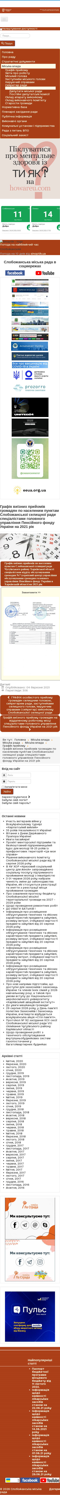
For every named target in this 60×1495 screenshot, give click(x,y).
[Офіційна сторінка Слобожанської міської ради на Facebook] (15, 272)
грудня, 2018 (15, 1109)
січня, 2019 (13, 1106)
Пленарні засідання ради (20, 111)
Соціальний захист (15, 135)
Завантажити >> (31, 592)
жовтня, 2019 (15, 1079)
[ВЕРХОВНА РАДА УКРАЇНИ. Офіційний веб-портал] (30, 305)
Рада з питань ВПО (15, 130)
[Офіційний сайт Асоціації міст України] (29, 346)
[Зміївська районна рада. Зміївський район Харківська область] (30, 329)
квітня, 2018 (14, 1133)
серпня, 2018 (15, 1121)
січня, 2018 (13, 1142)
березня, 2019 (16, 1100)
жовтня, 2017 (15, 1151)
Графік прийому (16, 70)
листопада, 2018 (17, 1112)
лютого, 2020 (15, 1067)
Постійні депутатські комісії (29, 94)
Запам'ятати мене (15, 787)
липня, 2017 (14, 1160)
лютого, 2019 (15, 1103)
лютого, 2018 (15, 1139)
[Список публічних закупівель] (30, 388)
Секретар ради (16, 85)
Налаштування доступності (19, 28)
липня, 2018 (14, 1124)
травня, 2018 (15, 1130)
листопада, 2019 (17, 1076)
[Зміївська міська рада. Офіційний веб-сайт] (30, 289)
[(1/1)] (31, 636)
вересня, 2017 (16, 1154)
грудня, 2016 (15, 1181)
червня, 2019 (15, 1091)
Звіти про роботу (17, 73)
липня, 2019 (14, 1088)
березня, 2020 (16, 1064)
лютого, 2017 (15, 1175)
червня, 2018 (15, 1127)
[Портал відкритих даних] (30, 356)
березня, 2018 (16, 1136)
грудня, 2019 (15, 1073)
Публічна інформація (17, 116)
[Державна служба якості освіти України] (30, 375)
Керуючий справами (19, 82)
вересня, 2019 (16, 1082)
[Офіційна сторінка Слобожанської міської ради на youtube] (45, 272)
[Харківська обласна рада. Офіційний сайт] (30, 321)
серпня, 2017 (15, 1157)
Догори (54, 1488)
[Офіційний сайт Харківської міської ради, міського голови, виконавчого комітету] (30, 282)
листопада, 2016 (17, 1184)
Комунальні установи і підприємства (28, 125)
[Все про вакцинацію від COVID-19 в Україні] (30, 364)
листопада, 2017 (17, 1148)
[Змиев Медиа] (30, 336)
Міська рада (14, 88)
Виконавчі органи (14, 121)
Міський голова (16, 76)
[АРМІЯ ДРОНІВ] (30, 428)
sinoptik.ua (38, 253)
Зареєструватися (15, 796)
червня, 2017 (15, 1163)
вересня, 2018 (16, 1118)
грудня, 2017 (15, 1145)
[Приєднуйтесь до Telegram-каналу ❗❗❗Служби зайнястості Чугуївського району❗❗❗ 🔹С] (30, 458)
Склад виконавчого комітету (25, 100)
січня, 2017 (13, 1178)
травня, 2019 (15, 1094)
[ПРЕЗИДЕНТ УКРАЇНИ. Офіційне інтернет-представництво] (30, 297)
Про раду (9, 56)
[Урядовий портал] (30, 312)
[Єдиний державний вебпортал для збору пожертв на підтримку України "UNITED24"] (30, 407)
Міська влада (11, 66)
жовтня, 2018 (15, 1115)
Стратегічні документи (18, 61)
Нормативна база (14, 107)
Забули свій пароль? (16, 802)
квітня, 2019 (14, 1097)
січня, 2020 (14, 1070)
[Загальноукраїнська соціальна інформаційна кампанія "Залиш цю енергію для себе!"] (30, 490)
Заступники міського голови (25, 79)
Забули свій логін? (15, 799)
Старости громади (18, 103)
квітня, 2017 (14, 1169)
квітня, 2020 (14, 1061)
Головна (7, 52)
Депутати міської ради (25, 91)
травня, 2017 (15, 1166)
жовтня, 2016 (15, 1187)
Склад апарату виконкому (23, 97)
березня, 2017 (16, 1172)
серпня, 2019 (15, 1085)
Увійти (7, 791)
